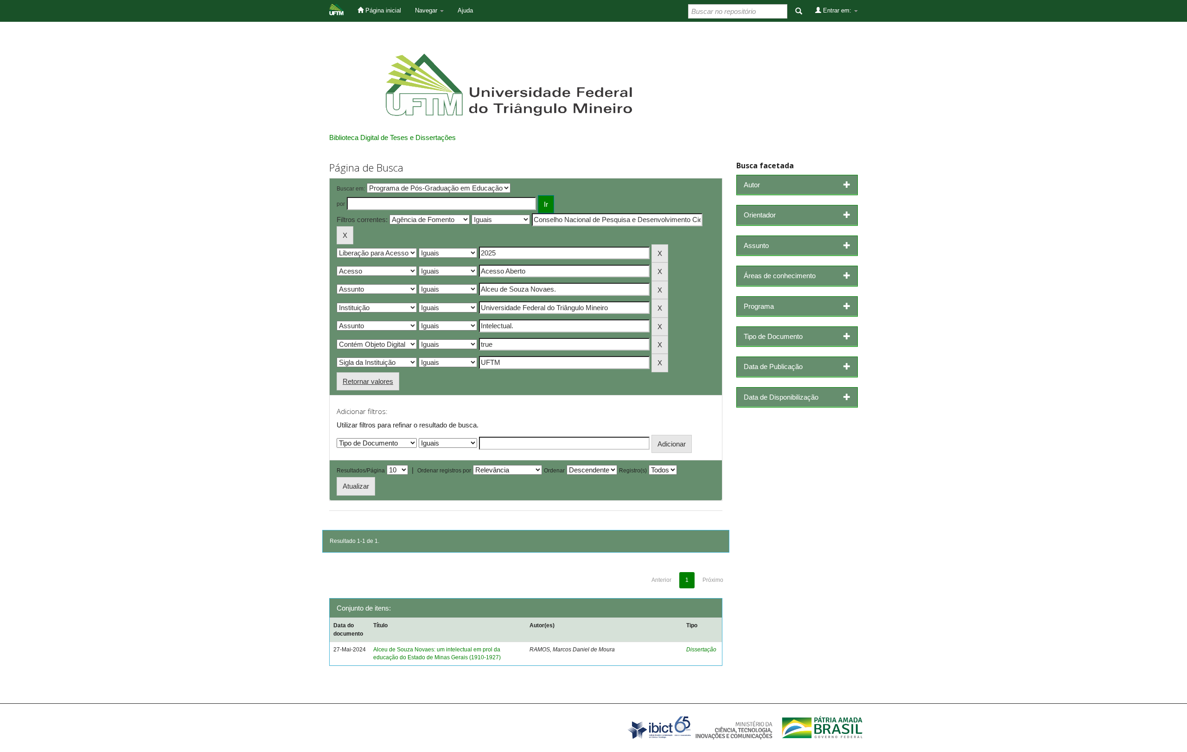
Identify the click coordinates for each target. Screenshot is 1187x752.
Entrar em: (837, 10)
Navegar (427, 10)
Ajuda (465, 10)
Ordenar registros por (444, 470)
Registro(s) (633, 470)
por (341, 204)
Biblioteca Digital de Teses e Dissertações (392, 137)
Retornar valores (368, 381)
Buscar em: (351, 188)
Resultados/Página (361, 470)
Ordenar (554, 470)
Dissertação (701, 649)
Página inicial (382, 10)
